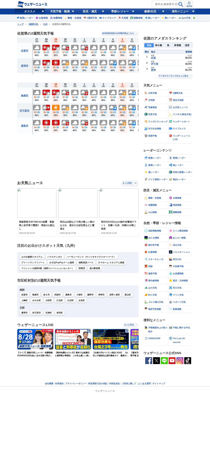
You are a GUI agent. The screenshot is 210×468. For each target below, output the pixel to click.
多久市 (46, 294)
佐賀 (153, 58)
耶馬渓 (82, 268)
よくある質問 (144, 383)
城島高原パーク (86, 262)
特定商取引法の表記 (97, 383)
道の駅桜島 (95, 268)
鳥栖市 (24, 95)
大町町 (48, 300)
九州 (45, 24)
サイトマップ (158, 383)
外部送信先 (114, 383)
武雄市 (57, 294)
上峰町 (24, 300)
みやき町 (36, 300)
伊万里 (154, 64)
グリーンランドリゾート (33, 262)
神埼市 (101, 294)
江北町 (59, 300)
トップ (20, 24)
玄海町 (48, 312)
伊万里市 (25, 110)
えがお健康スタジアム (32, 257)
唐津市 (24, 65)
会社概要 (49, 383)
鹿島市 (24, 125)
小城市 (79, 294)
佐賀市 (24, 50)
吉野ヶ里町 (114, 294)
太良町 (81, 300)
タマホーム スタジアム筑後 (111, 262)
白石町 (70, 300)
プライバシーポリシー (76, 383)
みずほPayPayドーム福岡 (61, 262)
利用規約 (59, 383)
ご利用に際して (128, 383)
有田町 (59, 312)
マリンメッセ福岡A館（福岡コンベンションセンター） (47, 268)
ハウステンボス (54, 257)
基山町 (128, 294)
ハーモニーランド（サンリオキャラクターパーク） (91, 257)
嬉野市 (90, 294)
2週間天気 (33, 24)
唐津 (153, 70)
